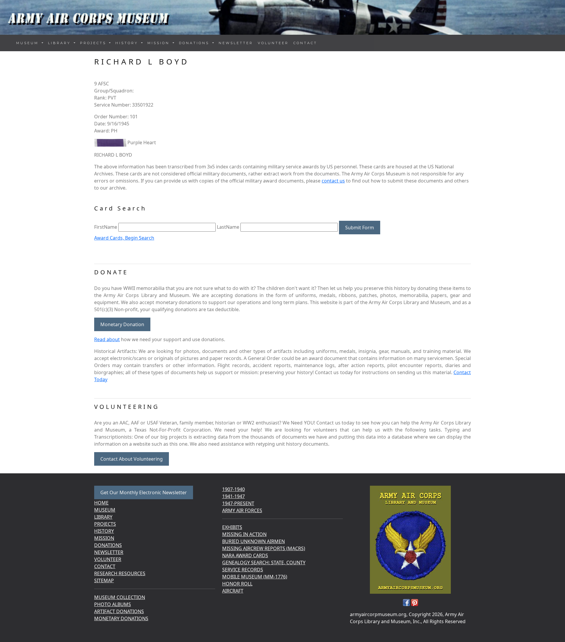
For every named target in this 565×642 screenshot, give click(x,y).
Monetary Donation (122, 324)
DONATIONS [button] (195, 43)
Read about (107, 339)
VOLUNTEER (273, 43)
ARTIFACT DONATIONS (119, 611)
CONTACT (305, 43)
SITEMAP (104, 580)
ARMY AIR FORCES (242, 510)
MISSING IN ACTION (244, 534)
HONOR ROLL (237, 583)
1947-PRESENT (238, 503)
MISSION (104, 538)
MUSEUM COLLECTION (119, 597)
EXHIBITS (232, 527)
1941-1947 (233, 496)
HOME (101, 503)
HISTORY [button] (127, 43)
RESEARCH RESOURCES (119, 573)
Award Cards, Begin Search (124, 238)
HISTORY (104, 531)
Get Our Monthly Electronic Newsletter (143, 492)
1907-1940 (233, 489)
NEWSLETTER (236, 43)
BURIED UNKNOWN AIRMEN (253, 541)
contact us (333, 180)
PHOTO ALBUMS (112, 604)
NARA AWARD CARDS (245, 555)
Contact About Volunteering (131, 459)
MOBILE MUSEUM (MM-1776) (254, 576)
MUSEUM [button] (28, 43)
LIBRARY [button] (60, 43)
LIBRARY (103, 517)
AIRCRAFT (232, 591)
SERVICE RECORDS (242, 569)
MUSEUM (104, 510)
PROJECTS (105, 524)
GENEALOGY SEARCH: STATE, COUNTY (263, 562)
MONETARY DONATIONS (121, 618)
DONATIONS (108, 545)
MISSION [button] (159, 43)
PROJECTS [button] (94, 43)
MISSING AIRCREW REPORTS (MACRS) (263, 548)
